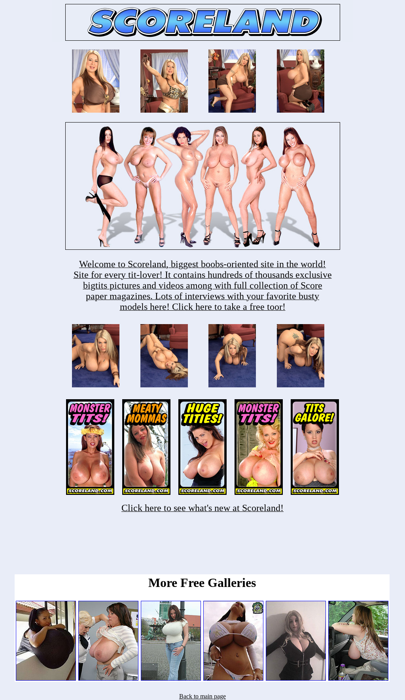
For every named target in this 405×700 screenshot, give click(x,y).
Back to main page (202, 696)
